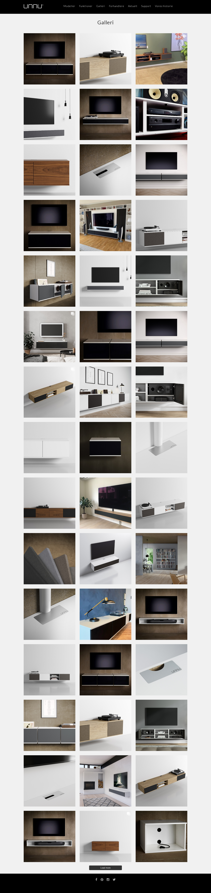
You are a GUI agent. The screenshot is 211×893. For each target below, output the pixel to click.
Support (146, 6)
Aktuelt (132, 6)
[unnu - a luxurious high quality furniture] (33, 6)
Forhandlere (116, 6)
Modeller (69, 6)
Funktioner (85, 6)
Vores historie (164, 6)
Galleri (100, 6)
